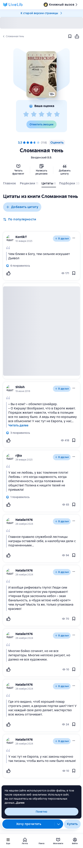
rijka (18, 456)
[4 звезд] (49, 114)
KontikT (21, 237)
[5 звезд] (57, 114)
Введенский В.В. (41, 157)
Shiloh (20, 387)
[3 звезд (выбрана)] (31, 142)
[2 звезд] (34, 114)
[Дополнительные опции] (58, 824)
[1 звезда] (26, 114)
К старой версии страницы (39, 13)
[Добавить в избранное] (70, 36)
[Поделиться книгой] (77, 36)
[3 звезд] (41, 114)
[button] (41, 74)
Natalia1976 (24, 520)
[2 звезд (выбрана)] (27, 142)
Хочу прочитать (28, 824)
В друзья (63, 238)
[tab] (10, 184)
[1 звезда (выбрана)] (24, 142)
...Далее (19, 802)
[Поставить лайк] (8, 273)
